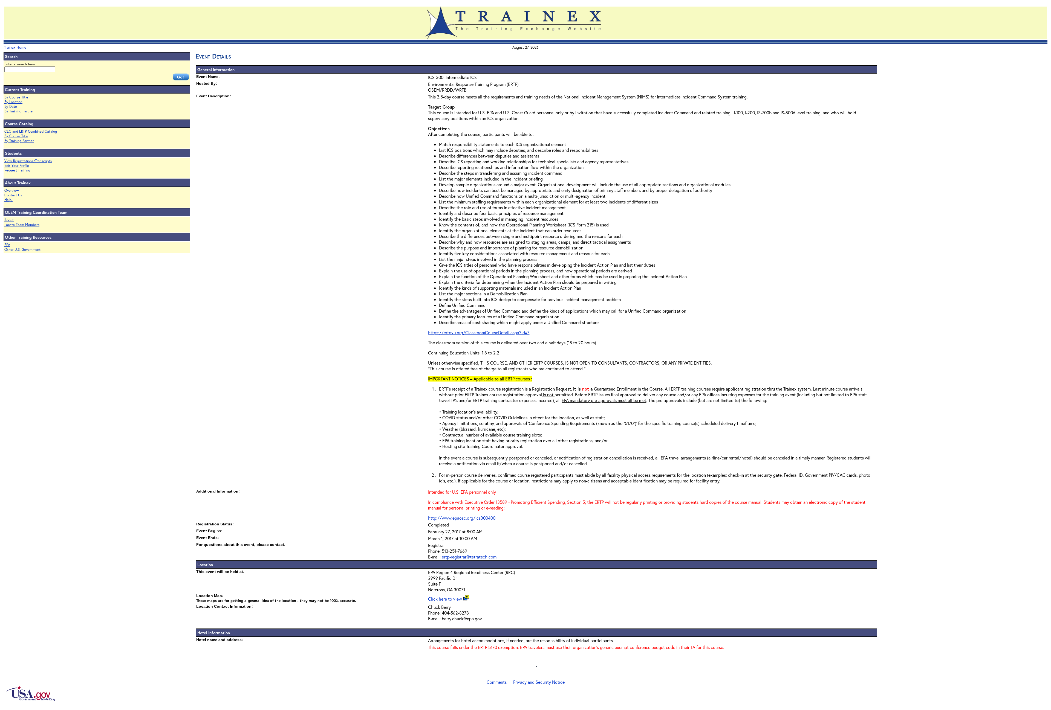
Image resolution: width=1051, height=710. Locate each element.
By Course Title (16, 97)
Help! (8, 199)
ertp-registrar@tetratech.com (469, 557)
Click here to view (445, 599)
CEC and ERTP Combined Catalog (30, 131)
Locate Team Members (21, 224)
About (9, 220)
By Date (10, 106)
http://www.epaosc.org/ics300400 (461, 518)
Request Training (17, 170)
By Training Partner (19, 111)
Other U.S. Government (22, 249)
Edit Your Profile (16, 165)
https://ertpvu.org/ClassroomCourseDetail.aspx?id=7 (478, 332)
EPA (7, 245)
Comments (497, 682)
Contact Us (13, 195)
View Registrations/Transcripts (28, 161)
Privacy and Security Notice (539, 682)
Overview (11, 190)
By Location (13, 102)
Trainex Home (15, 47)
